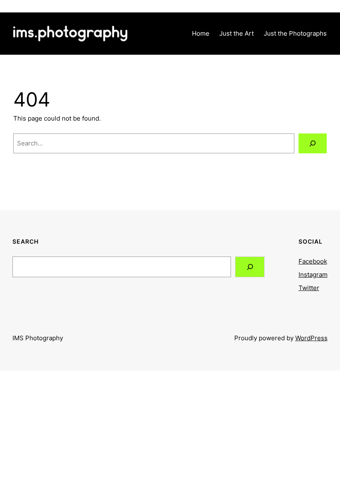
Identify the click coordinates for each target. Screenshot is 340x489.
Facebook (313, 261)
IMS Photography (37, 338)
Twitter (309, 288)
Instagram (313, 274)
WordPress (311, 338)
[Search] (313, 143)
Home (200, 33)
